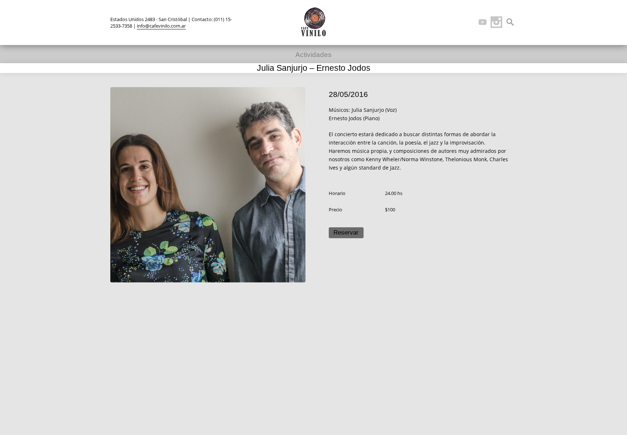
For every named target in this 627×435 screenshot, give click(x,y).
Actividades (313, 54)
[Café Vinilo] (313, 21)
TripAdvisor (468, 22)
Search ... (510, 22)
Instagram (496, 22)
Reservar (345, 232)
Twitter (441, 22)
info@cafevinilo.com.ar (161, 26)
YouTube (482, 22)
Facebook (455, 22)
